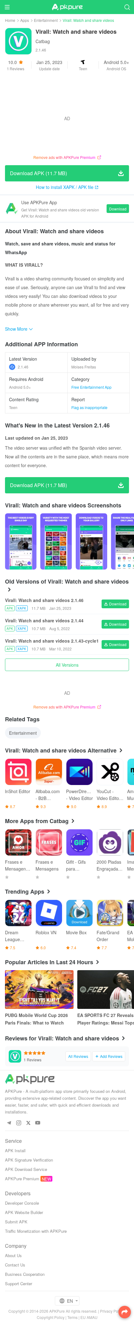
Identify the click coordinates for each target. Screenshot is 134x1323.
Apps (24, 20)
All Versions (67, 665)
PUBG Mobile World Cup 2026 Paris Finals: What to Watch (36, 1019)
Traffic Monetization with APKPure (36, 1231)
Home (10, 20)
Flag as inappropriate (89, 407)
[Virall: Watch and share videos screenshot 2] (91, 541)
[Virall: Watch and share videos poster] (20, 541)
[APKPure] (67, 7)
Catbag (43, 41)
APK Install (15, 1150)
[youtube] (38, 1123)
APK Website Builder (24, 1212)
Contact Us (15, 1265)
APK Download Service (26, 1169)
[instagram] (18, 1123)
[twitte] (28, 1123)
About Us (13, 1255)
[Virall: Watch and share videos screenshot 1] (56, 541)
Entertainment (46, 20)
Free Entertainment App (91, 387)
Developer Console (22, 1203)
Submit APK (16, 1222)
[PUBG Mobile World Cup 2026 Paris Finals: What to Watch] (39, 989)
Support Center (18, 1283)
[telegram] (9, 1123)
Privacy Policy (112, 1311)
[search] (127, 7)
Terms (72, 1317)
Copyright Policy (51, 1317)
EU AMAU (89, 1317)
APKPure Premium (22, 1179)
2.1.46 (23, 366)
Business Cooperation (25, 1274)
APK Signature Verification (29, 1160)
